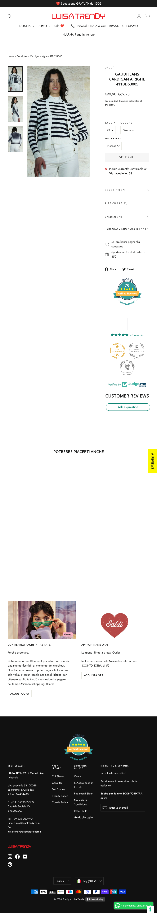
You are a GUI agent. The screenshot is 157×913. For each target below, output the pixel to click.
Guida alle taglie (83, 817)
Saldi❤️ (59, 26)
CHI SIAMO (130, 26)
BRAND (114, 26)
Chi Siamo (58, 776)
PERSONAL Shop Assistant (126, 228)
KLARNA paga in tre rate (83, 785)
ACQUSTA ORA (19, 693)
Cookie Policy (60, 802)
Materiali (113, 138)
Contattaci (57, 783)
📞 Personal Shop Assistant (88, 26)
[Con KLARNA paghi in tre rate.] (42, 620)
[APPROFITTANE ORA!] (115, 620)
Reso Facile (80, 811)
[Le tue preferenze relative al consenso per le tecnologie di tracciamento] (150, 909)
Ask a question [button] (128, 407)
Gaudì (109, 67)
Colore (126, 122)
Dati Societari (59, 789)
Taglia (110, 122)
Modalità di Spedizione (80, 802)
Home (11, 56)
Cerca (77, 776)
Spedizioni (113, 217)
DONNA (25, 26)
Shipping (123, 101)
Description (115, 190)
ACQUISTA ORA (93, 675)
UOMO (43, 26)
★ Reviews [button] (152, 461)
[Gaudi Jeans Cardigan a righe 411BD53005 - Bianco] (10, 547)
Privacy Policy (60, 796)
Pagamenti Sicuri (83, 793)
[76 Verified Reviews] (127, 307)
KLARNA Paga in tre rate (79, 34)
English (60, 881)
